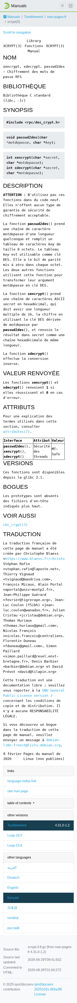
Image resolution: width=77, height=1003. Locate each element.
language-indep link (21, 781)
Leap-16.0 (14, 835)
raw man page (17, 791)
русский (13, 928)
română (12, 918)
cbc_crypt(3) (15, 525)
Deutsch (13, 877)
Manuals (13, 17)
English (12, 887)
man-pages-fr (56, 17)
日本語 (12, 908)
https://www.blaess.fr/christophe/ (39, 559)
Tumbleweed (33, 17)
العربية (11, 867)
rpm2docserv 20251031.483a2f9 (48, 987)
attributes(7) (16, 432)
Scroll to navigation (17, 32)
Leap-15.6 (14, 845)
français (13, 897)
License (40, 994)
